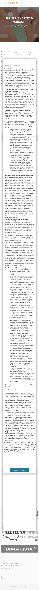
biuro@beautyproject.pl (11, 389)
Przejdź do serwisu (19, 470)
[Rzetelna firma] (19, 533)
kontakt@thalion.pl (8, 568)
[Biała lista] (19, 549)
